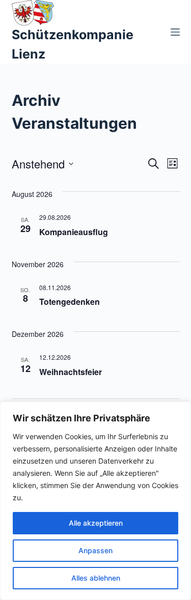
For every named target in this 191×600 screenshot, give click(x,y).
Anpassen (95, 550)
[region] (95, 501)
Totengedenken (69, 301)
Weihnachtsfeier (70, 372)
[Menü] (175, 32)
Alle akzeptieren (96, 523)
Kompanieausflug (73, 232)
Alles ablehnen (95, 578)
